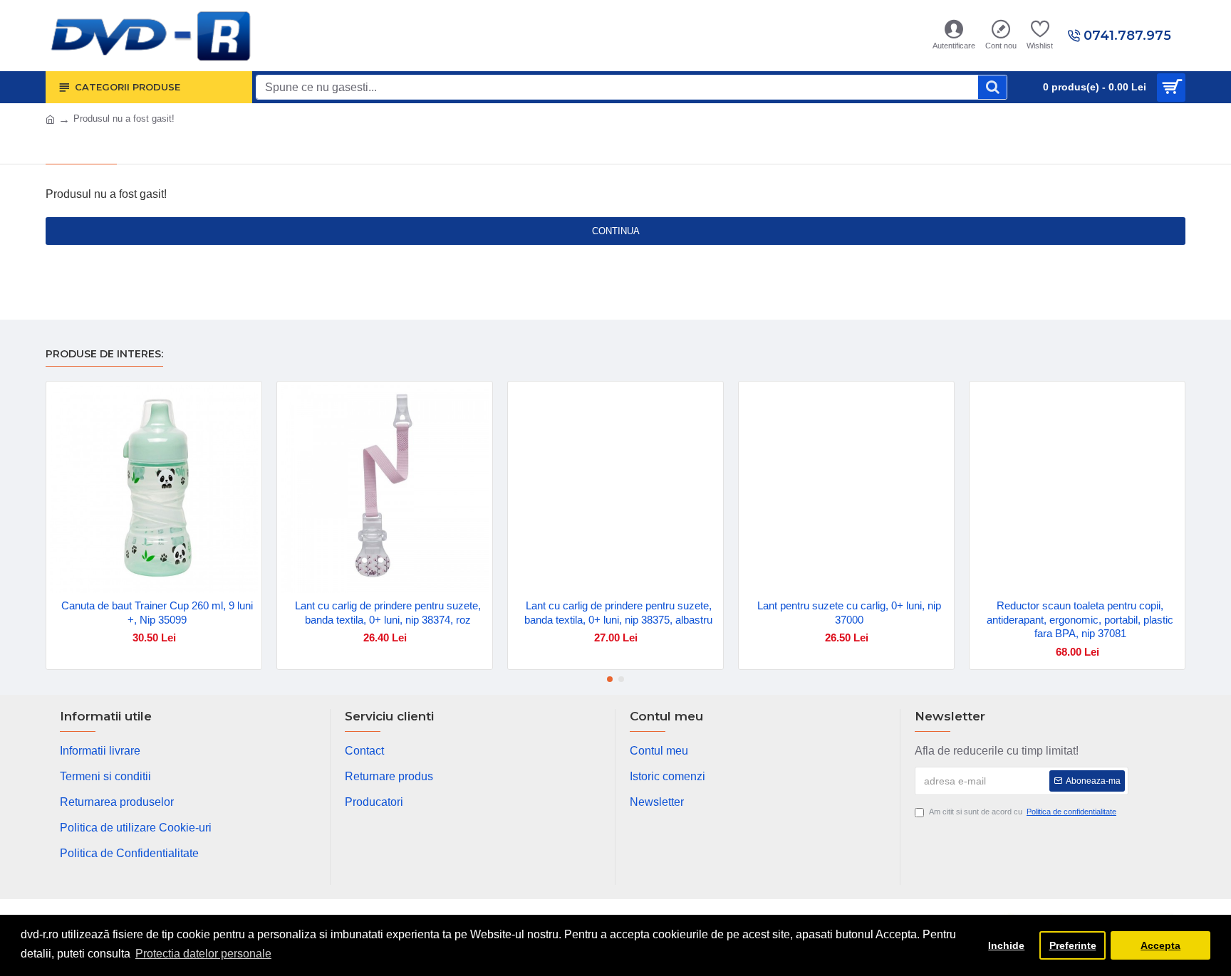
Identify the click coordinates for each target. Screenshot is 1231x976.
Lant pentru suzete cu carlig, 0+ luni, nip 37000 (849, 612)
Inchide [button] (1006, 945)
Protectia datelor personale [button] (203, 954)
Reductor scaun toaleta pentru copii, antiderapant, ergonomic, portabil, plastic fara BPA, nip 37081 (1080, 619)
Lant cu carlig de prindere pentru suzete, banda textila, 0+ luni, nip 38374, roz (388, 612)
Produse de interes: (104, 354)
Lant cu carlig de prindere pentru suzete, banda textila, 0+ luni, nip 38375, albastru (618, 612)
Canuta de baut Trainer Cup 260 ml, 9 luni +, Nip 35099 (157, 612)
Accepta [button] (1160, 945)
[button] (610, 679)
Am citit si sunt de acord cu (1022, 811)
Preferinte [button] (1072, 945)
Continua (616, 231)
